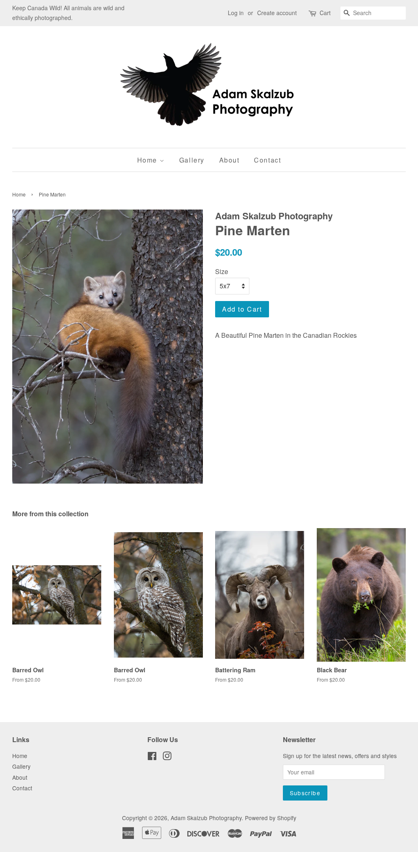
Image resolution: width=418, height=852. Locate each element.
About (229, 160)
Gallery (192, 160)
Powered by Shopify (270, 818)
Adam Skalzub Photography (206, 818)
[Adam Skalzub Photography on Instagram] (166, 757)
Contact (267, 160)
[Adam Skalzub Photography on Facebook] (152, 757)
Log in (236, 13)
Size (221, 271)
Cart (325, 13)
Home (148, 160)
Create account (277, 13)
